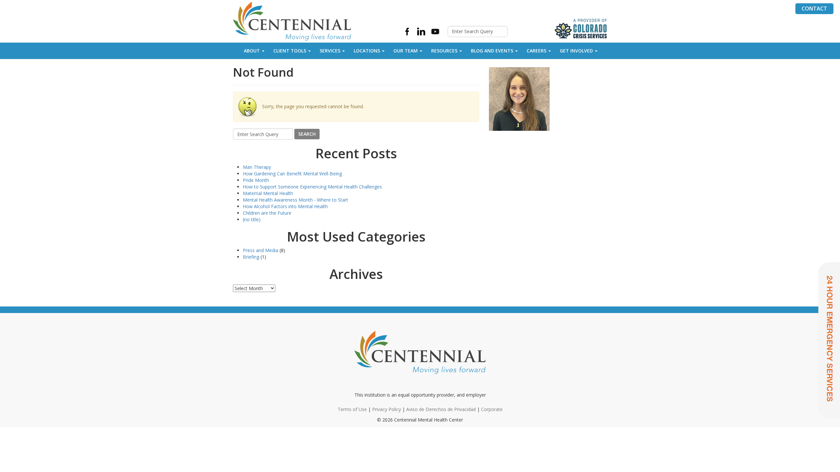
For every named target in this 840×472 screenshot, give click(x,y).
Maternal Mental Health (268, 193)
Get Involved (576, 51)
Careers (536, 51)
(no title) (252, 219)
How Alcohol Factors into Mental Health (285, 206)
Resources (444, 51)
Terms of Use (352, 409)
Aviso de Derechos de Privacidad (441, 409)
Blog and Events (492, 51)
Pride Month (256, 180)
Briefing (251, 257)
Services (330, 51)
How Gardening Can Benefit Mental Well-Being (292, 173)
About (252, 51)
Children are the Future (267, 213)
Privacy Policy (386, 409)
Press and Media (260, 250)
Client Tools (289, 51)
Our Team (405, 51)
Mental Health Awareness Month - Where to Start (295, 200)
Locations (367, 51)
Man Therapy (257, 167)
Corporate (492, 409)
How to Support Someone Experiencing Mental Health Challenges (312, 187)
